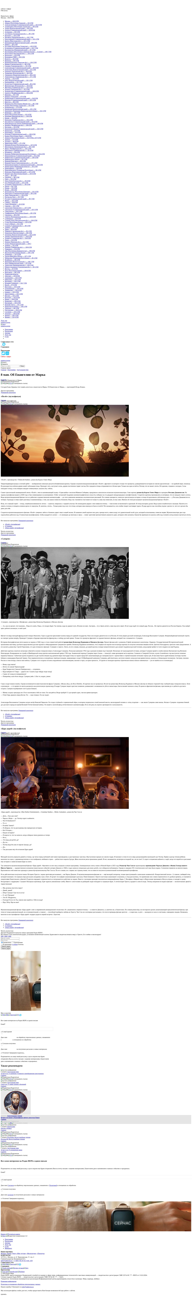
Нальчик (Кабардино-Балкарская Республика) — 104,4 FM (25, 154)
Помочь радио (6, 946)
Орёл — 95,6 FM (10, 179)
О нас (7, 336)
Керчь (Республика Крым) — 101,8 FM (18, 114)
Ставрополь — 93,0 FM (13, 218)
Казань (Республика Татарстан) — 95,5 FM (19, 105)
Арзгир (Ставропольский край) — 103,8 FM (20, 30)
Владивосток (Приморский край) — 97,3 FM (20, 50)
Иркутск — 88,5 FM (11, 102)
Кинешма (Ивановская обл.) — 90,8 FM (18, 116)
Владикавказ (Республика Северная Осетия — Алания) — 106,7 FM (28, 52)
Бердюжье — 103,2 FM (12, 281)
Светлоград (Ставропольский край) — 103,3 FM (21, 209)
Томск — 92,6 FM (11, 240)
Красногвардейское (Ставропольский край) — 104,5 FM (24, 129)
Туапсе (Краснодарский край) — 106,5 (18, 244)
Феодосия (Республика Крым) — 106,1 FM (19, 252)
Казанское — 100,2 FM (12, 301)
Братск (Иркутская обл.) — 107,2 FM (17, 41)
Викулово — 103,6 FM (12, 287)
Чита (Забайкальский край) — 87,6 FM (18, 263)
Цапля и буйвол (6, 1128)
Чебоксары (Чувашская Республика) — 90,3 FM (21, 258)
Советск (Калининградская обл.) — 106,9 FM (20, 217)
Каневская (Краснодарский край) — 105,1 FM (20, 109)
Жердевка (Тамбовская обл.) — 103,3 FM (19, 87)
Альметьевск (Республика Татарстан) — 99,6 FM (21, 26)
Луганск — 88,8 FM (11, 141)
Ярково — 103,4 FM (11, 317)
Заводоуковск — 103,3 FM (14, 294)
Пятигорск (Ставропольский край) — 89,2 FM (20, 193)
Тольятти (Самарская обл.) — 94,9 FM (18, 238)
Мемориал (8, 1248)
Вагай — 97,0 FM (11, 285)
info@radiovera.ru (6, 1261)
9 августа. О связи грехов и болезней (13, 1084)
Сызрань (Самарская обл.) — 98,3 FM (17, 226)
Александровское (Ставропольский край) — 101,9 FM (23, 25)
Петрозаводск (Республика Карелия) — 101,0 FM (21, 191)
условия (15, 944)
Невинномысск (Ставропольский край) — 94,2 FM (22, 156)
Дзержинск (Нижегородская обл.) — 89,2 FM (20, 75)
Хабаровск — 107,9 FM (13, 254)
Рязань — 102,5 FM (11, 200)
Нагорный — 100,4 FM (13, 303)
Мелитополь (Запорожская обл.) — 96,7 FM (20, 147)
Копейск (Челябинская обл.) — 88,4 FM (18, 125)
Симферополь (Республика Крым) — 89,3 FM (20, 213)
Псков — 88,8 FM (11, 190)
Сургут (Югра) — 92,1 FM (14, 224)
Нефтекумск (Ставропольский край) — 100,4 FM (21, 157)
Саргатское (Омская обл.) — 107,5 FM (18, 208)
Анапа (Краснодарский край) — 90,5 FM (19, 28)
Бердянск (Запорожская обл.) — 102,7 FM (19, 37)
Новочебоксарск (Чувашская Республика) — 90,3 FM (23, 170)
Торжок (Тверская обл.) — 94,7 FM (17, 242)
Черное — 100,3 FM (11, 315)
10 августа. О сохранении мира (11, 1150)
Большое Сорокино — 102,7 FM (16, 283)
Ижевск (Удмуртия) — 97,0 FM (15, 96)
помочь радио (5, 322)
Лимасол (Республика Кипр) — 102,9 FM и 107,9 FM (23, 138)
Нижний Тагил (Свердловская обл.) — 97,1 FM (21, 163)
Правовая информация (8, 1281)
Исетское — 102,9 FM (12, 297)
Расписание (9, 331)
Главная (3, 370)
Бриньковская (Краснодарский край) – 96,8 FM (21, 43)
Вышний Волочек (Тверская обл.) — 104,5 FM (20, 62)
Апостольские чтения (14, 1116)
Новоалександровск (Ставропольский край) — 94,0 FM (24, 165)
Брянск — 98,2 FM (11, 44)
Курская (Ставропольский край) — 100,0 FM (20, 134)
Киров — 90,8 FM (11, 118)
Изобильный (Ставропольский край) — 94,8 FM (21, 98)
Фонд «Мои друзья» (19, 1253)
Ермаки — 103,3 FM (12, 292)
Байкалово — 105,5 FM (13, 279)
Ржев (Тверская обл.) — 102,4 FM (16, 195)
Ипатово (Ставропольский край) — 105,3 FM (20, 100)
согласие (12, 1049)
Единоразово (18, 942)
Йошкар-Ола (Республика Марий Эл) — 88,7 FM (21, 104)
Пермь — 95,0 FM (11, 188)
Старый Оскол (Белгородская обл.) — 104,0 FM (21, 220)
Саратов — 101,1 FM (12, 206)
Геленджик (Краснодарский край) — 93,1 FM (20, 69)
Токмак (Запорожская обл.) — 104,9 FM (18, 236)
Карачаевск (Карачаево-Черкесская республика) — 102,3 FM (25, 111)
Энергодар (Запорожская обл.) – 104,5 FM (19, 265)
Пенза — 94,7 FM (11, 186)
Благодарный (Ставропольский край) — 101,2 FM (22, 39)
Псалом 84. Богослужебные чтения (13, 1139)
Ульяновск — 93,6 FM (12, 249)
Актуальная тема (22, 370)
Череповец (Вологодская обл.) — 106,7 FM (19, 261)
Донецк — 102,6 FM (12, 78)
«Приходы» (41, 1253)
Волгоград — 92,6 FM (12, 55)
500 (2, 936)
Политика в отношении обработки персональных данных (20, 1284)
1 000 (5, 936)
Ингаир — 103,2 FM (12, 296)
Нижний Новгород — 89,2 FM (15, 161)
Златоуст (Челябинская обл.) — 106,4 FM (19, 93)
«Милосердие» (31, 1253)
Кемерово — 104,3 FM (12, 113)
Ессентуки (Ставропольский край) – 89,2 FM (20, 84)
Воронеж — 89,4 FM (12, 61)
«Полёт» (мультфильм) (12, 524)
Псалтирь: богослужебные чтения (18, 1137)
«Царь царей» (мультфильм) (14, 528)
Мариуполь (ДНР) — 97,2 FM (15, 143)
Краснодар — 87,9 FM (12, 130)
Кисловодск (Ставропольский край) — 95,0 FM (21, 122)
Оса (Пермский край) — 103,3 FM (16, 183)
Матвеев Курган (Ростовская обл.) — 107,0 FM (21, 145)
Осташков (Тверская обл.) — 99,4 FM (17, 184)
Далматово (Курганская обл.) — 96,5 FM (18, 73)
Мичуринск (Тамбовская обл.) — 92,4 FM (19, 150)
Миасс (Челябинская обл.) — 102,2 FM (18, 148)
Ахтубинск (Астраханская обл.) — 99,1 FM (19, 34)
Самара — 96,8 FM (11, 202)
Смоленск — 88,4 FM (12, 215)
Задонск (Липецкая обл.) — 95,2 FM (17, 89)
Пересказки (11, 1126)
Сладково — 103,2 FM (12, 312)
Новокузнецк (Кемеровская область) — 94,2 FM (21, 166)
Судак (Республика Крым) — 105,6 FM (18, 222)
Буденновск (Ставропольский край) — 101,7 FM (21, 48)
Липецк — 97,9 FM (11, 139)
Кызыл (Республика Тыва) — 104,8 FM (18, 136)
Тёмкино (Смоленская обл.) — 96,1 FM (18, 231)
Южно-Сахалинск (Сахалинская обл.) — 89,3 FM (21, 267)
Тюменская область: (11, 274)
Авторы (7, 333)
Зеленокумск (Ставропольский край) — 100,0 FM (22, 91)
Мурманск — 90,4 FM (12, 152)
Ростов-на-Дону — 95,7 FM (14, 197)
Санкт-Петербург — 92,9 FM (14, 204)
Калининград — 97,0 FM (13, 107)
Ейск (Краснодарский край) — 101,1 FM (18, 80)
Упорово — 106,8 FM (12, 314)
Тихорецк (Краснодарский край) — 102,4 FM (20, 235)
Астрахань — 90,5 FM (12, 32)
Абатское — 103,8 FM (12, 276)
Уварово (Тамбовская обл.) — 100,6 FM (18, 247)
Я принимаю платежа (13, 944)
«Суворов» (8, 526)
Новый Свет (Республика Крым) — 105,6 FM (20, 174)
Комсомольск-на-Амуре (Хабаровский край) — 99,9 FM (24, 123)
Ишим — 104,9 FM (11, 299)
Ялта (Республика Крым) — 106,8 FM (18, 270)
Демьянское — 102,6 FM (13, 290)
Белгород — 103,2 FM (12, 35)
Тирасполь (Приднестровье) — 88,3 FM (18, 233)
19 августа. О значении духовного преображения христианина (22, 1073)
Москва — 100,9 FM (12, 21)
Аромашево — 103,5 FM (13, 278)
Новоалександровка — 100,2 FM (16, 306)
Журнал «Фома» (6, 1253)
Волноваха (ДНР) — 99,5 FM (15, 57)
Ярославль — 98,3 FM (12, 272)
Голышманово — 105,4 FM (14, 288)
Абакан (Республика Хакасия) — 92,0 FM (19, 23)
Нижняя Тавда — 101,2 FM (14, 305)
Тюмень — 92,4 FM (11, 245)
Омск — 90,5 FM (10, 175)
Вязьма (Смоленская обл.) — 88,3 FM (17, 64)
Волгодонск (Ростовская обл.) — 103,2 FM (19, 53)
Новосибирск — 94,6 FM (13, 168)
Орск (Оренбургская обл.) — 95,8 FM (17, 181)
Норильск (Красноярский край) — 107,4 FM (20, 172)
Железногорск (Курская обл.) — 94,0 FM (18, 86)
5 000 (9, 936)
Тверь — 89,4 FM (11, 229)
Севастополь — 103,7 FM (13, 211)
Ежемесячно (7, 942)
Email (3, 1024)
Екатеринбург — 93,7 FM (13, 82)
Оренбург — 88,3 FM (12, 177)
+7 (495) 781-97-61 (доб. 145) (23, 1261)
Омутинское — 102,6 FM (13, 310)
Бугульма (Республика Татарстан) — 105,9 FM (20, 46)
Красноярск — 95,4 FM (13, 132)
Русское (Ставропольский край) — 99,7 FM (19, 199)
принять (3, 1294)
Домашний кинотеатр (8, 392)
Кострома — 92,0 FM (12, 127)
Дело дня (4, 320)
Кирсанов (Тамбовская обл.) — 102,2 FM (19, 120)
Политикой (7, 1040)
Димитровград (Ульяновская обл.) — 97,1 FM (20, 77)
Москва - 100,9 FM (7, 18)
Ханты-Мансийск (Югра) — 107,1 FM (18, 256)
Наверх (3, 1234)
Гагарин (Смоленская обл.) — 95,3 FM (18, 66)
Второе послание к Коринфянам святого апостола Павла (20, 1117)
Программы (9, 329)
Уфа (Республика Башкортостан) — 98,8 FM (20, 251)
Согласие (12, 1037)
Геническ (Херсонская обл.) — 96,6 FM (18, 71)
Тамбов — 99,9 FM (11, 227)
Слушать (4, 1072)
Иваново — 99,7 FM (12, 95)
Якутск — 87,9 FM (11, 269)
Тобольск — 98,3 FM (12, 308)
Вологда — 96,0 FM (11, 59)
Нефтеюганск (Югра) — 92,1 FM (16, 159)
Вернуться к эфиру (7, 16)
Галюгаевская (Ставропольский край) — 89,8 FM (21, 68)
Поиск (22, 366)
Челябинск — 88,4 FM (12, 260)
